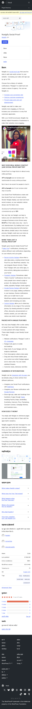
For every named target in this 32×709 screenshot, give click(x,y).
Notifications (26, 575)
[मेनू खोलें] (29, 2)
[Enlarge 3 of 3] (28, 465)
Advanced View (7, 587)
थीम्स (18, 643)
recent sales (20, 579)
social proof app (15, 72)
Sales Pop (6, 248)
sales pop (27, 579)
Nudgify (4, 37)
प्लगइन (18, 646)
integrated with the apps (19, 375)
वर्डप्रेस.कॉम (6, 669)
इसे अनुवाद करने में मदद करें (26, 12)
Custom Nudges (9, 303)
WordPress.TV (7, 663)
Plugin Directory (6, 7)
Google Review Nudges (11, 288)
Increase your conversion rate (13, 95)
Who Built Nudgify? (8, 512)
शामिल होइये (20, 654)
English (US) (26, 572)
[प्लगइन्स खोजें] (20, 18)
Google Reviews (9, 392)
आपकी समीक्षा (5, 616)
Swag (19, 663)
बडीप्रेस (5, 678)
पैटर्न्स (18, 649)
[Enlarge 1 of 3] (13, 456)
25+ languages (8, 341)
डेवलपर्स (4, 660)
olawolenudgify (10, 547)
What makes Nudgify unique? (11, 488)
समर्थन (5, 62)
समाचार (3, 643)
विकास (5, 57)
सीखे (3, 654)
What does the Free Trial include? (12, 493)
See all (28, 616)
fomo (20, 575)
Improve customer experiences (14, 97)
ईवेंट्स (18, 657)
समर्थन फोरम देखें (6, 629)
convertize (8, 541)
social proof (27, 582)
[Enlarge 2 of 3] (28, 456)
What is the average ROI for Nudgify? (8, 505)
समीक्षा (5, 53)
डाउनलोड (5, 42)
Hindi (7, 686)
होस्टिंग (3, 646)
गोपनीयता (4, 649)
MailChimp (10, 387)
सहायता (4, 657)
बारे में (3, 640)
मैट (3, 672)
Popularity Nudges (10, 275)
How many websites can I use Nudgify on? (8, 517)
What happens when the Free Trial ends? (8, 499)
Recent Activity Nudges (11, 257)
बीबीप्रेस (5, 675)
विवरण (5, 48)
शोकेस (18, 640)
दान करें (19, 660)
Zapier (23, 397)
